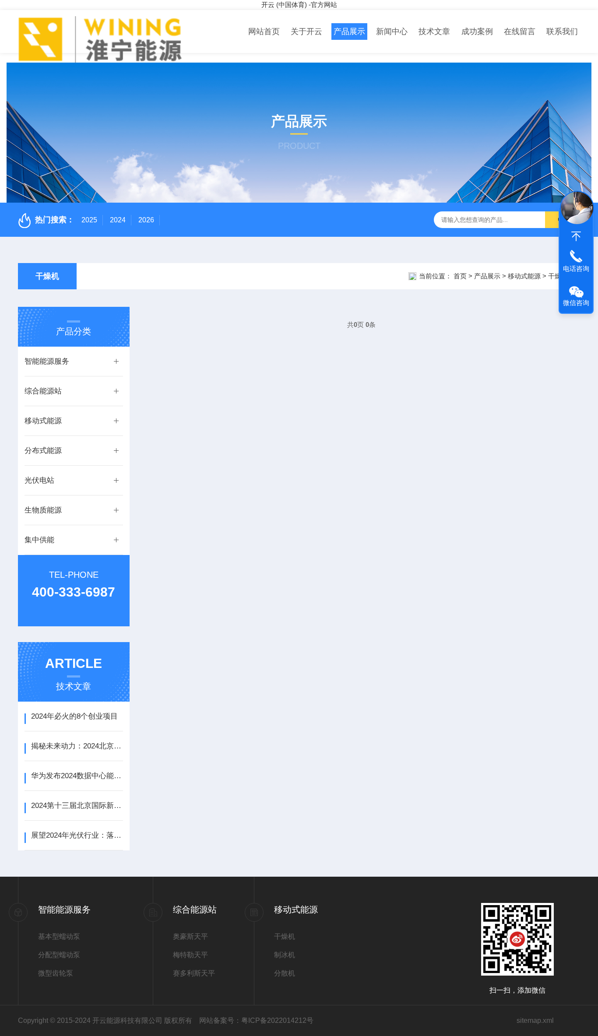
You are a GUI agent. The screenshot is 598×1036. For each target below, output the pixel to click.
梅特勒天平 (190, 955)
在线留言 (519, 31)
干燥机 (47, 276)
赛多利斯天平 (194, 973)
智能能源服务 (47, 361)
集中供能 (39, 540)
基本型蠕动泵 (59, 936)
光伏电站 (39, 480)
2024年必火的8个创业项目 (74, 716)
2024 (118, 220)
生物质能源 (43, 510)
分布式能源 (43, 450)
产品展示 (349, 31)
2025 (89, 220)
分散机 (284, 973)
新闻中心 (392, 31)
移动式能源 (524, 276)
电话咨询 (576, 268)
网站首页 (264, 31)
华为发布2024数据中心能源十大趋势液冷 (77, 776)
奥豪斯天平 (190, 936)
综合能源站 (43, 391)
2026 (146, 220)
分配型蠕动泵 (59, 955)
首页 (460, 276)
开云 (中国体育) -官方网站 (299, 4)
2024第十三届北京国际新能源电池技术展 (77, 805)
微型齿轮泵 (55, 973)
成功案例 (477, 31)
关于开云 (306, 31)
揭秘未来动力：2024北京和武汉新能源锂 (77, 746)
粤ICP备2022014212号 (277, 1020)
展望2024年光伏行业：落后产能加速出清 (77, 835)
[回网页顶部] (576, 236)
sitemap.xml (535, 1020)
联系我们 (562, 31)
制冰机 (284, 955)
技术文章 (434, 31)
